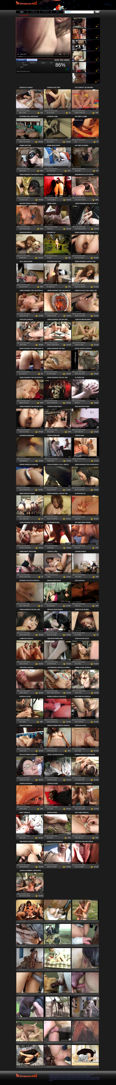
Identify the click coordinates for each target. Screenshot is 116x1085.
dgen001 (83, 286)
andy (24, 837)
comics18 (25, 663)
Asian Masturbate (91, 73)
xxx (49, 112)
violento (49, 721)
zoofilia (24, 112)
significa (49, 866)
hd (47, 286)
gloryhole (78, 518)
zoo (82, 837)
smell (50, 373)
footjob (21, 170)
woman (23, 199)
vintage (55, 634)
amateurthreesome (51, 663)
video (48, 431)
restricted (53, 344)
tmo (27, 866)
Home (22, 12)
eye (84, 112)
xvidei (48, 228)
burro (76, 634)
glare (26, 199)
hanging (54, 373)
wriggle (21, 315)
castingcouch (52, 286)
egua (80, 808)
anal (24, 141)
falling (26, 547)
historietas (80, 721)
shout (24, 315)
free (82, 431)
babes (48, 634)
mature (28, 228)
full (51, 489)
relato (27, 779)
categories (33, 12)
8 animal (27, 5)
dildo (76, 663)
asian (20, 286)
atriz (48, 808)
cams (48, 141)
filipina (79, 576)
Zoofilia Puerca (90, 51)
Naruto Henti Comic (91, 62)
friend (76, 547)
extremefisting (50, 547)
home (54, 170)
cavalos (21, 489)
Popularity (45, 12)
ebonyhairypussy (51, 605)
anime (24, 170)
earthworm (21, 547)
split (27, 315)
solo (80, 315)
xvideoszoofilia (22, 257)
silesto (27, 605)
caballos (77, 315)
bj (47, 257)
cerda (76, 866)
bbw (27, 518)
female (24, 228)
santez (80, 373)
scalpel (76, 286)
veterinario (56, 692)
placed (83, 228)
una (79, 866)
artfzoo (24, 344)
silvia (83, 373)
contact (81, 112)
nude (23, 286)
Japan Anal (89, 29)
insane (48, 402)
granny (49, 257)
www (51, 228)
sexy (26, 286)
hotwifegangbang (23, 460)
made (51, 170)
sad (23, 373)
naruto (24, 750)
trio (47, 112)
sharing (76, 170)
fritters (83, 489)
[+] (66, 69)
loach (76, 228)
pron (48, 170)
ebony (52, 460)
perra (76, 779)
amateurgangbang (51, 199)
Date (57, 12)
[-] (68, 69)
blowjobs (77, 112)
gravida (21, 808)
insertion (28, 141)
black (79, 199)
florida (48, 692)
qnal (48, 837)
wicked (82, 257)
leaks (76, 750)
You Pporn (89, 18)
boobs (76, 199)
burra (20, 895)
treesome (21, 576)
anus (25, 373)
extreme (21, 141)
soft (20, 199)
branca (76, 808)
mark (80, 489)
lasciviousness (54, 402)
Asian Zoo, (25, 65)
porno (28, 489)
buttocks (80, 228)
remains (76, 489)
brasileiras (77, 344)
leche (20, 721)
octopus (49, 344)
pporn (21, 67)
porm (76, 431)
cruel (79, 257)
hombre (24, 895)
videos (48, 489)
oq (51, 866)
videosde (25, 692)
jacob (52, 779)
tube (79, 837)
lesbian (51, 141)
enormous (83, 199)
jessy (55, 779)
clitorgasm (77, 402)
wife (76, 141)
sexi (79, 605)
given (29, 547)
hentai (52, 750)
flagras (20, 112)
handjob (49, 460)
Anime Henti (90, 40)
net (47, 373)
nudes (20, 228)
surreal (54, 489)
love (79, 286)
